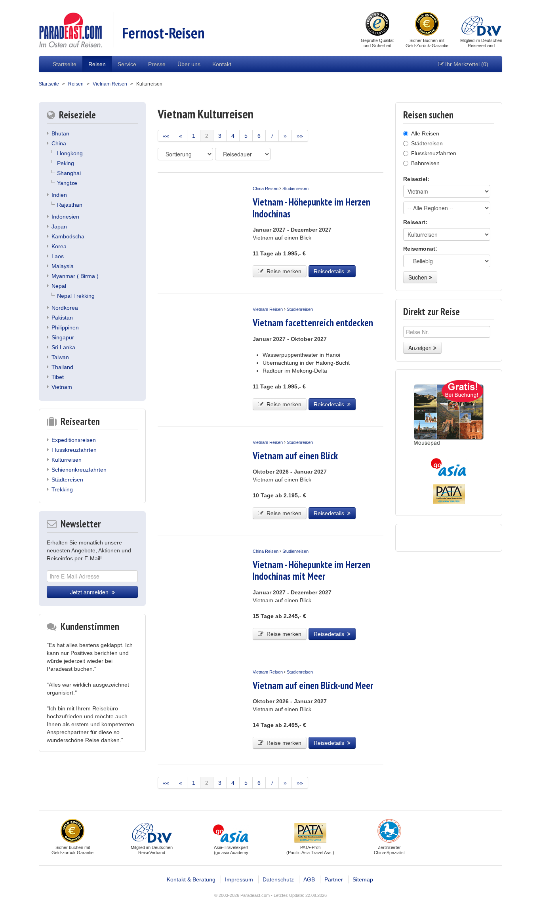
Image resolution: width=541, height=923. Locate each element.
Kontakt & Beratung (191, 879)
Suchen (418, 277)
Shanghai (69, 173)
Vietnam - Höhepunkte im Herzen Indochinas (311, 208)
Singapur (62, 337)
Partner (333, 879)
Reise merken (282, 271)
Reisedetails (330, 271)
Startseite (64, 64)
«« (166, 136)
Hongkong (70, 153)
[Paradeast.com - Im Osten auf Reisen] (70, 29)
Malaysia (62, 266)
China (58, 143)
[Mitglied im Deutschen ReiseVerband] (481, 24)
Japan (59, 226)
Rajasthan (69, 205)
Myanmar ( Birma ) (75, 276)
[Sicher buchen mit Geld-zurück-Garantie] (427, 24)
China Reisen (265, 188)
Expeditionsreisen (73, 440)
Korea (59, 246)
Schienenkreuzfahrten (79, 469)
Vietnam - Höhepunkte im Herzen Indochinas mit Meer (311, 570)
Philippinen (65, 327)
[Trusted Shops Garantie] (377, 24)
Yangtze (67, 183)
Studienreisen (295, 188)
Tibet (57, 377)
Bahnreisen (425, 163)
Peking (65, 163)
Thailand (62, 367)
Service (127, 64)
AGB (309, 879)
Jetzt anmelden (91, 592)
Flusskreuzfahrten (74, 450)
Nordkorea (64, 307)
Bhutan (60, 133)
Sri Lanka (63, 347)
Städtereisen (67, 479)
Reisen (97, 64)
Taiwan (60, 357)
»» (300, 136)
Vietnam (61, 387)
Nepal (58, 286)
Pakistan (62, 317)
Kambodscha (67, 236)
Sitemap (362, 879)
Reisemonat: (420, 248)
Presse (157, 64)
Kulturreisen (66, 460)
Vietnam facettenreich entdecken (313, 322)
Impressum (239, 879)
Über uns (188, 64)
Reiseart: (415, 222)
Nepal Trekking (76, 296)
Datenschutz (278, 879)
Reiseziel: (416, 179)
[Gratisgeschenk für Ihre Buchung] (448, 413)
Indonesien (65, 216)
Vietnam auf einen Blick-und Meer (313, 685)
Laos (57, 256)
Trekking (62, 489)
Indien (59, 195)
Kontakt (221, 64)
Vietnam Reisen (110, 84)
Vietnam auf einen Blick (295, 455)
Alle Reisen (425, 133)
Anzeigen (420, 348)
